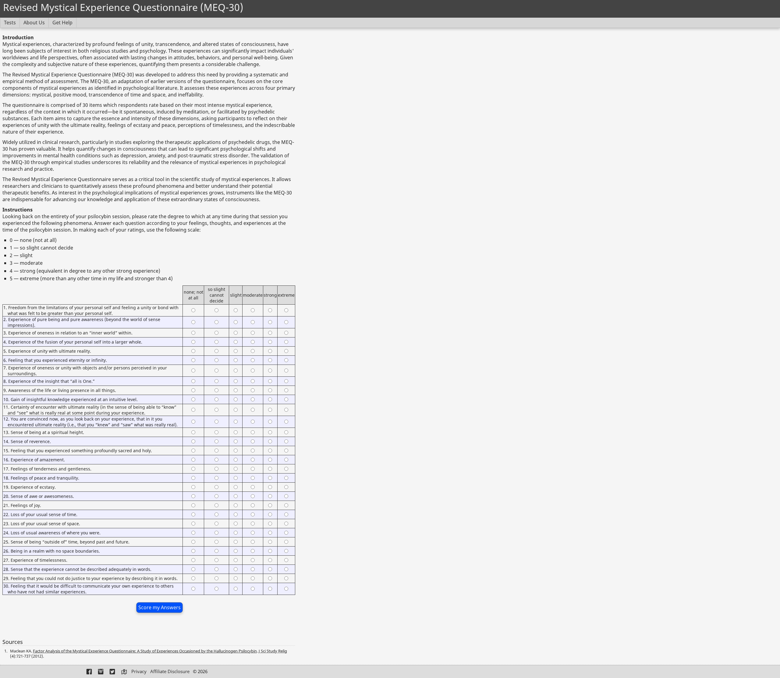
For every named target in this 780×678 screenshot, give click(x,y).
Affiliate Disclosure (170, 671)
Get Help (62, 22)
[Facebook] (89, 671)
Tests (10, 22)
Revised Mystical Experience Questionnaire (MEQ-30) (123, 7)
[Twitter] (113, 671)
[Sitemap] (124, 671)
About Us (34, 22)
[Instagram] (101, 671)
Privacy (139, 671)
